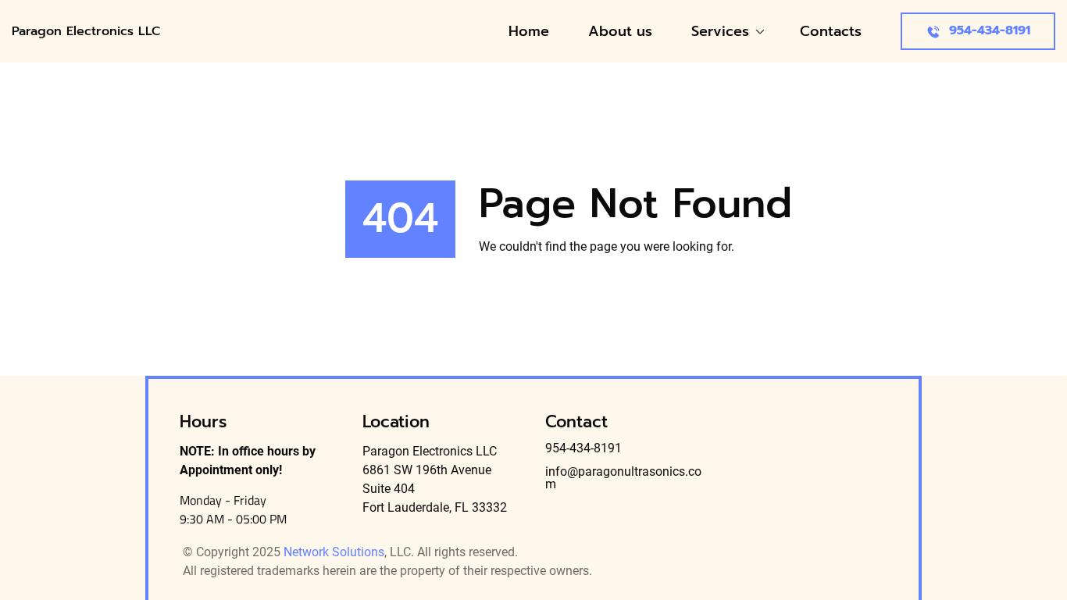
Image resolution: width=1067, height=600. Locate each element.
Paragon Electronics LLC (88, 31)
